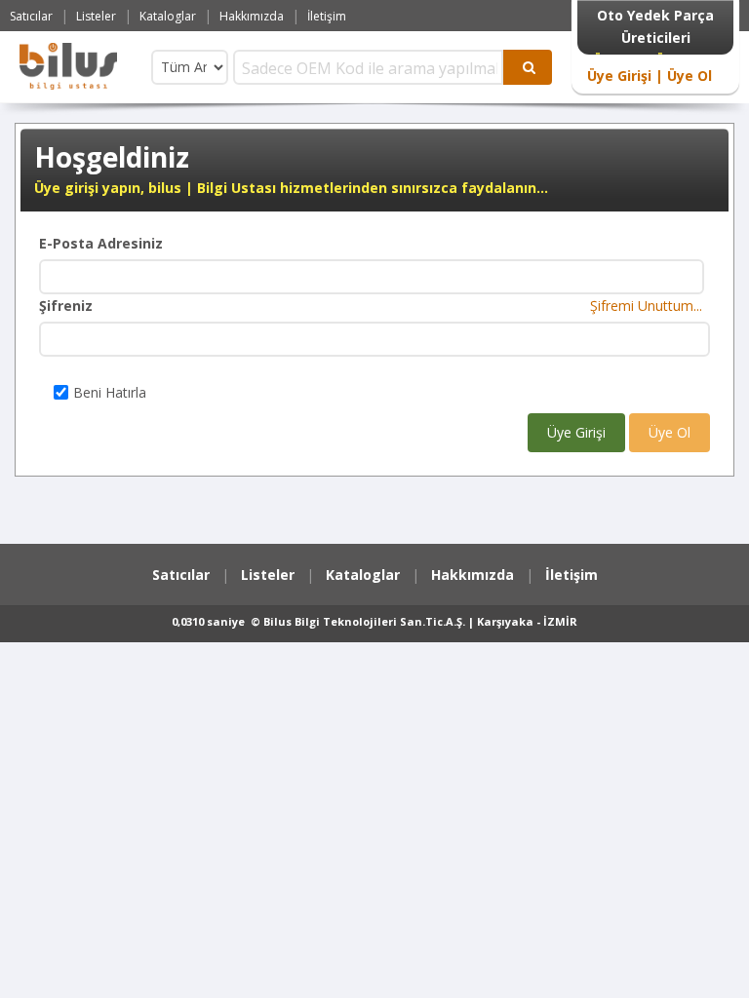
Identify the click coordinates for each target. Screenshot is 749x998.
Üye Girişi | (625, 75)
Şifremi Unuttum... (650, 305)
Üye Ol (687, 75)
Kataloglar (167, 16)
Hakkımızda (251, 16)
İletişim (326, 16)
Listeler (96, 16)
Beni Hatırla (109, 392)
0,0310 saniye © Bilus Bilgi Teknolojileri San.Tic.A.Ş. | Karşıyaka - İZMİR (374, 621)
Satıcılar (31, 16)
